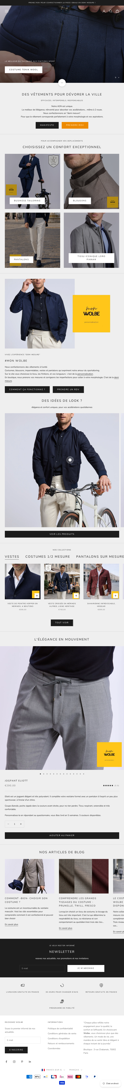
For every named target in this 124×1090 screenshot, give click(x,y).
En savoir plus (11, 924)
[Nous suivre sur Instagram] (14, 1061)
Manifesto (47, 125)
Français (74, 1070)
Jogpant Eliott (16, 780)
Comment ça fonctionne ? (27, 389)
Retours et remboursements (61, 1043)
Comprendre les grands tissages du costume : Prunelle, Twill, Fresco (77, 902)
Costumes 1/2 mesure (47, 557)
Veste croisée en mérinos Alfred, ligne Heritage (62, 604)
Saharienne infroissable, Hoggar (101, 604)
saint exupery (19, 76)
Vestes (12, 557)
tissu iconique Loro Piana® (91, 258)
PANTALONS (21, 259)
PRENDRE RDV (75, 125)
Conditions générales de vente (62, 1033)
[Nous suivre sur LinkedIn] (29, 1061)
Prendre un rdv (68, 389)
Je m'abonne (85, 968)
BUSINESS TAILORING (27, 200)
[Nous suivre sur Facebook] (6, 1061)
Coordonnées (54, 1048)
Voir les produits (62, 534)
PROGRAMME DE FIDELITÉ (62, 1008)
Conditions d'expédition (59, 1038)
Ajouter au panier (62, 835)
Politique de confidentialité (60, 1028)
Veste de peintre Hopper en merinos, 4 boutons (23, 604)
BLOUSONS (80, 200)
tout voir (62, 622)
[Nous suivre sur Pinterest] (22, 1061)
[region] (62, 44)
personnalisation (85, 373)
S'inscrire (16, 1050)
